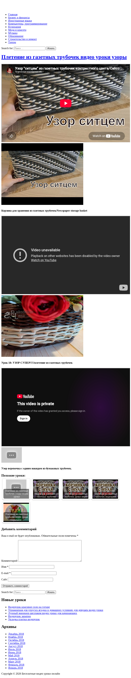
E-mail (6, 573)
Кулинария (14, 26)
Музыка (12, 33)
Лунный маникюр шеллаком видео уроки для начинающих (42, 613)
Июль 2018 (14, 649)
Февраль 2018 (16, 664)
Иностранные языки (20, 20)
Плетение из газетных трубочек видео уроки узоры (64, 57)
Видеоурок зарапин (19, 616)
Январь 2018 (15, 667)
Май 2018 (13, 655)
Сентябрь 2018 (16, 643)
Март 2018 (14, 661)
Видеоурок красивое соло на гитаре (29, 607)
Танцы (12, 42)
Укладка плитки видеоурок (24, 619)
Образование (15, 36)
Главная (12, 14)
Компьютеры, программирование (27, 23)
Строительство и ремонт (22, 39)
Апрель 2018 (15, 658)
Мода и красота (17, 29)
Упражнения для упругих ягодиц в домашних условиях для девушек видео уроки (55, 610)
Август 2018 (15, 646)
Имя (4, 566)
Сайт (4, 579)
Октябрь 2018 (16, 640)
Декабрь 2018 (16, 633)
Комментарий (9, 560)
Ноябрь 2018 (15, 637)
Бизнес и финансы (19, 17)
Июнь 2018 (14, 652)
